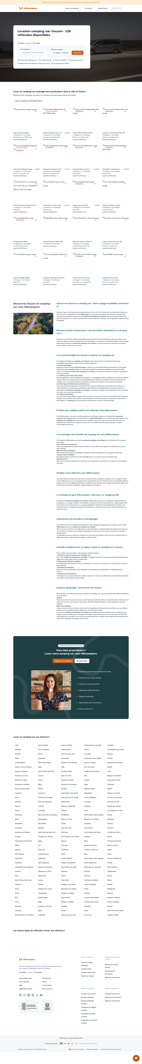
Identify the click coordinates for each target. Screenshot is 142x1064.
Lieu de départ (25, 49)
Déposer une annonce (63, 661)
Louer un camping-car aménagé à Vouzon (28, 101)
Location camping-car (34, 31)
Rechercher (77, 53)
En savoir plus (82, 661)
